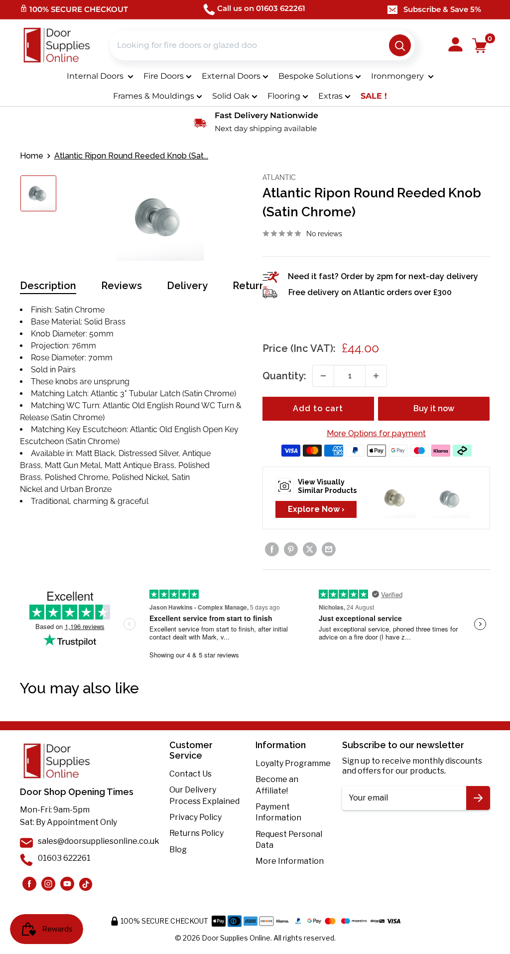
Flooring (283, 96)
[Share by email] (329, 549)
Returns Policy (196, 833)
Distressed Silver (148, 453)
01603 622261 (64, 858)
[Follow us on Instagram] (29, 884)
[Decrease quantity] (323, 375)
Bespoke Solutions (315, 76)
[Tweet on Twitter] (310, 549)
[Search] (400, 45)
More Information (289, 861)
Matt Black (95, 453)
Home (31, 155)
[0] (480, 45)
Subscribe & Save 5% (442, 9)
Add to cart (318, 408)
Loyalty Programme (293, 763)
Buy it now (433, 408)
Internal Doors (96, 76)
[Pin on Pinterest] (291, 549)
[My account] (455, 45)
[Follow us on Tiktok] (86, 884)
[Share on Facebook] (272, 549)
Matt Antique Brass (139, 465)
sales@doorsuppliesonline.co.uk (98, 841)
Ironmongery (398, 76)
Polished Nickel (140, 477)
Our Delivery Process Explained (204, 795)
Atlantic (279, 177)
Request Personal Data (288, 839)
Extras (330, 96)
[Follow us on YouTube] (67, 884)
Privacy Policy (195, 817)
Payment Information (278, 812)
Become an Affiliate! (276, 785)
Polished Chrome (76, 477)
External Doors (231, 76)
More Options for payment (376, 433)
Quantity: (284, 376)
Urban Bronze (86, 489)
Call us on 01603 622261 (261, 8)
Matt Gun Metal (73, 465)
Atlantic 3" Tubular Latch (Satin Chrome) (163, 393)
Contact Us (190, 774)
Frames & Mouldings (153, 96)
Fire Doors (163, 76)
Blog (178, 849)
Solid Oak (231, 96)
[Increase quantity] (376, 375)
